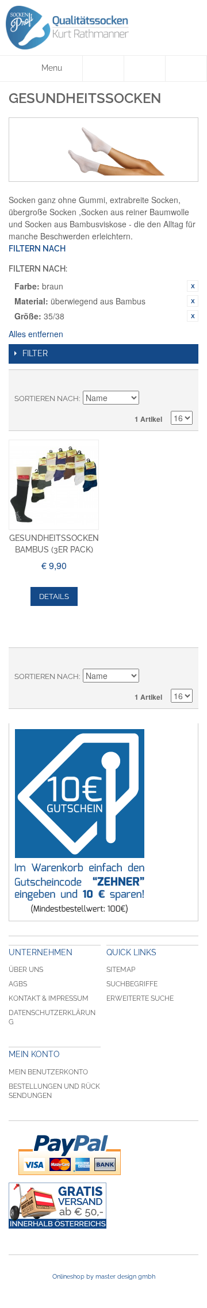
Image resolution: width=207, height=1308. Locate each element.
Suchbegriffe (132, 984)
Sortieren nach (46, 398)
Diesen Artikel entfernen (192, 286)
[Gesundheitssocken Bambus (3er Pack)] (54, 485)
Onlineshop (68, 1276)
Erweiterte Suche (140, 998)
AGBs (18, 984)
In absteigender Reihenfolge (149, 398)
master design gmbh (125, 1276)
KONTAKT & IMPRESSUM (49, 998)
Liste (184, 381)
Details (54, 596)
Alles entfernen (36, 334)
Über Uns (26, 970)
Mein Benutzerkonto (48, 1072)
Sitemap (120, 970)
